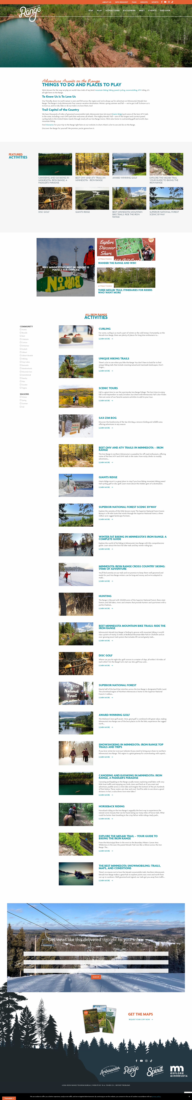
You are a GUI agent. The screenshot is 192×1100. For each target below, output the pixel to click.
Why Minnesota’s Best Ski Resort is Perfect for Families (65, 268)
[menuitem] (107, 2)
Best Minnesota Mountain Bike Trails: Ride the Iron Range (127, 214)
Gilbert (24, 352)
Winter (24, 397)
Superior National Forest (117, 685)
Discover (165, 10)
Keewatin (25, 365)
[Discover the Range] (30, 13)
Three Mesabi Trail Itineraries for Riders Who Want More (125, 291)
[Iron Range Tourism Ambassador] (110, 1071)
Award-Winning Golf (124, 178)
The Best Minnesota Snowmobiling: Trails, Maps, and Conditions (130, 867)
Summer (25, 403)
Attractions (112, 10)
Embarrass (25, 346)
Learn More (104, 339)
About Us (106, 2)
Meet (142, 10)
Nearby (24, 378)
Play (99, 10)
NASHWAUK (26, 375)
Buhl (23, 336)
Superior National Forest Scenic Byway (164, 213)
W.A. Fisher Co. (108, 1085)
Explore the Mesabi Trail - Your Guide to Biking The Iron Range (164, 180)
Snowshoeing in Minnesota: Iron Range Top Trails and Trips (131, 745)
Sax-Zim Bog (108, 418)
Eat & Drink (129, 10)
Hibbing (24, 359)
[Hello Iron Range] (131, 1071)
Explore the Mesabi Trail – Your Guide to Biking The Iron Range (128, 837)
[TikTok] (172, 2)
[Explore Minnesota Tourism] (179, 1071)
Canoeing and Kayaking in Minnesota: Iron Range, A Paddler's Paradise (53, 180)
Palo (23, 381)
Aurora (24, 329)
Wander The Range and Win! (117, 263)
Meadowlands (27, 368)
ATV (139, 90)
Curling (105, 329)
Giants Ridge (117, 114)
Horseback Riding (112, 806)
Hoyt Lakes (26, 362)
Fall (23, 407)
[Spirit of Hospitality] (155, 1071)
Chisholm (25, 339)
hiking (111, 90)
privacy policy (156, 1096)
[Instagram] (168, 2)
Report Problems (123, 1085)
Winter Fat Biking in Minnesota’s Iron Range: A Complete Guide (133, 538)
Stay (90, 10)
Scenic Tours (108, 388)
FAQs (134, 2)
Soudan (24, 385)
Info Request (121, 2)
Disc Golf (43, 212)
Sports (155, 2)
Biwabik (24, 333)
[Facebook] (162, 2)
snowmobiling (131, 90)
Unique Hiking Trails (114, 358)
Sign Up (96, 977)
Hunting (105, 596)
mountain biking (101, 90)
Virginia (24, 388)
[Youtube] (165, 2)
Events (152, 10)
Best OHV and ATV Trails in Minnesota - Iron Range (90, 179)
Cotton (24, 342)
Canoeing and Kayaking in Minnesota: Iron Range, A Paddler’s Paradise (130, 776)
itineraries (50, 125)
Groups (144, 2)
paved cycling (119, 90)
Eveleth (24, 349)
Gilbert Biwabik (27, 355)
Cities (65, 264)
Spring (24, 400)
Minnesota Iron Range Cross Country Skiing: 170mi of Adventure (132, 567)
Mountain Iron (27, 372)
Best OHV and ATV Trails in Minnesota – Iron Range (131, 448)
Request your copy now (139, 1019)
